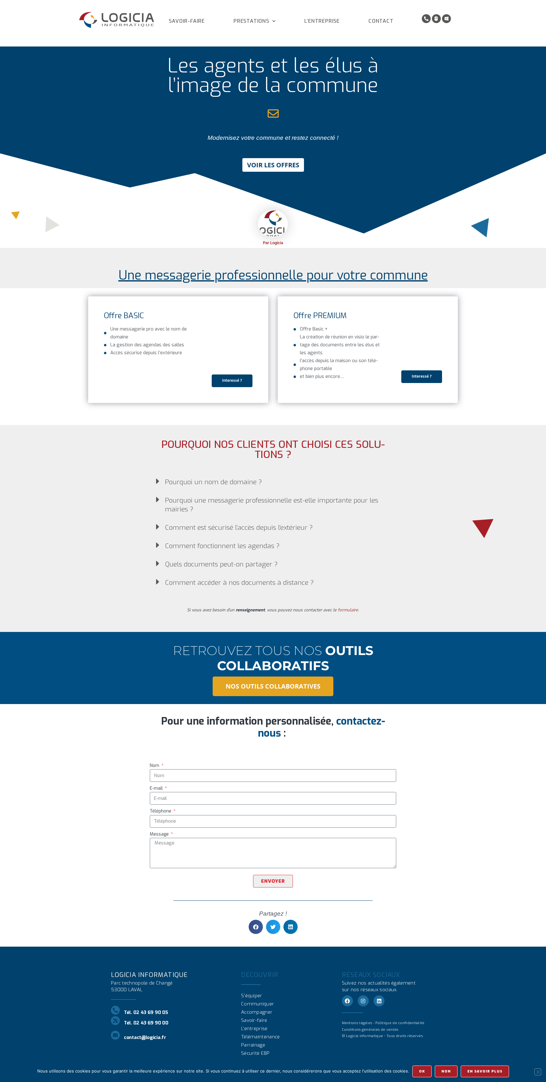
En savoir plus (484, 1071)
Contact (381, 21)
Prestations (251, 21)
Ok (422, 1071)
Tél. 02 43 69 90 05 (146, 1012)
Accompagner (256, 1012)
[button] (273, 481)
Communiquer (257, 1004)
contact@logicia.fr (145, 1037)
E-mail (157, 788)
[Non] (537, 1071)
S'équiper (251, 995)
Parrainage (253, 1045)
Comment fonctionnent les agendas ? (222, 545)
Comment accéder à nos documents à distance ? (239, 582)
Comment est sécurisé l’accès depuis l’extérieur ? (239, 527)
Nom (155, 766)
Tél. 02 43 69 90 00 (146, 1023)
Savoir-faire (187, 21)
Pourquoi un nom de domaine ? (213, 482)
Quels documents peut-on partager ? (221, 564)
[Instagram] (363, 1000)
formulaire (348, 610)
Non (446, 1071)
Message (160, 834)
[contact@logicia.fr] (115, 1035)
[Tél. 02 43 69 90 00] (115, 1020)
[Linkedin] (379, 1000)
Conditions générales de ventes (370, 1029)
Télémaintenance (260, 1037)
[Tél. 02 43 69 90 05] (115, 1010)
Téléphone (161, 811)
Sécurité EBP (255, 1053)
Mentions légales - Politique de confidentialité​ (383, 1023)
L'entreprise (254, 1028)
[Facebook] (347, 1000)
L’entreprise (322, 21)
